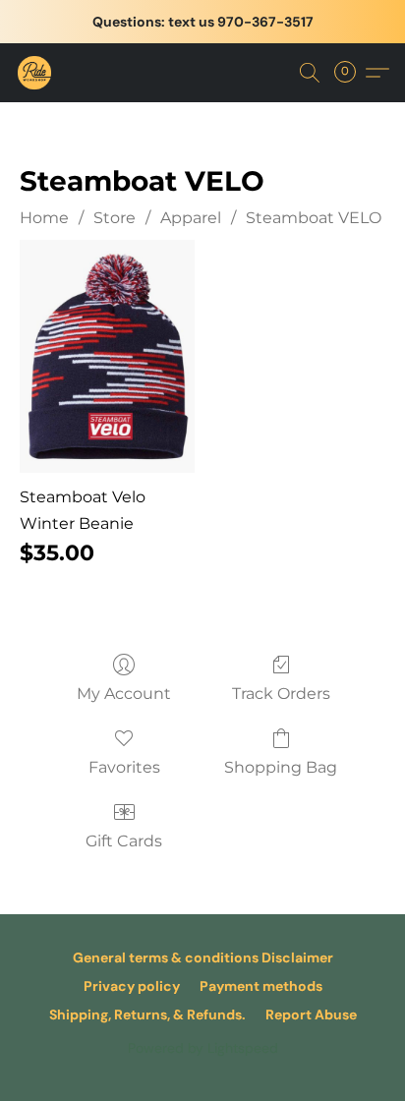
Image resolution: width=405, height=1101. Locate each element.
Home (44, 217)
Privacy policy (132, 986)
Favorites (124, 767)
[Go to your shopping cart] (351, 73)
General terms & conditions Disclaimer (203, 957)
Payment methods (261, 986)
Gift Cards (124, 841)
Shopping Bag (280, 767)
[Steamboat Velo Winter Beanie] (107, 356)
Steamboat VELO (313, 217)
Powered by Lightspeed (203, 1048)
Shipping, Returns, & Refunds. (147, 1014)
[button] (35, 72)
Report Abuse (311, 1014)
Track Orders (281, 693)
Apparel (190, 217)
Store (114, 217)
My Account (124, 693)
